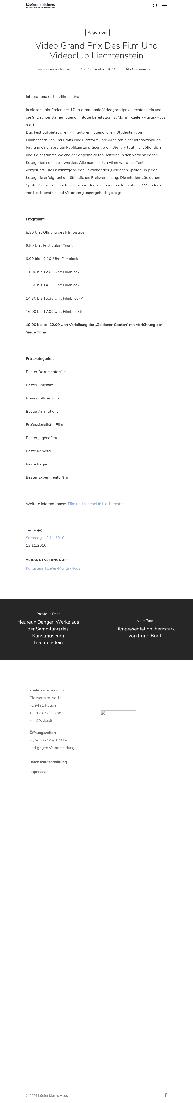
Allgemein (97, 32)
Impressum (39, 771)
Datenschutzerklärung (48, 762)
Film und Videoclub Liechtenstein (96, 503)
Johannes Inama (57, 69)
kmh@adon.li (40, 720)
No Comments (138, 69)
